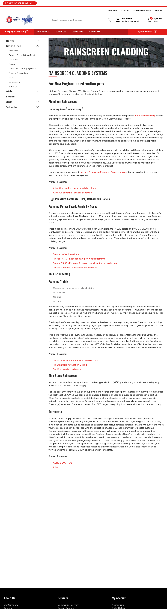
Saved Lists (112, 10)
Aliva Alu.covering (145, 115)
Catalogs (125, 10)
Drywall (12, 64)
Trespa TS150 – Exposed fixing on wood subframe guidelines (85, 263)
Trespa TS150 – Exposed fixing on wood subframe (79, 259)
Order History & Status (142, 10)
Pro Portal (43, 32)
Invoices (158, 10)
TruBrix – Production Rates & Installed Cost (76, 360)
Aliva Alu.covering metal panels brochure (74, 188)
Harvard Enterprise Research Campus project (104, 172)
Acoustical (13, 51)
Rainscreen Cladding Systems (22, 68)
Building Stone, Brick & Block (22, 55)
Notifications (118, 605)
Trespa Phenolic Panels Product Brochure (75, 267)
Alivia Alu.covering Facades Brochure (72, 192)
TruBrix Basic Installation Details (70, 365)
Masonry (13, 86)
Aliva (55, 467)
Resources (10, 96)
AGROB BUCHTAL (62, 463)
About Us (77, 32)
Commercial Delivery (68, 605)
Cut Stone (13, 59)
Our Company (11, 605)
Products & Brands (14, 45)
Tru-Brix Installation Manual (67, 369)
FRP (11, 77)
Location (94, 32)
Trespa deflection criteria (66, 254)
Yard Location (11, 107)
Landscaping (14, 82)
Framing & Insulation (18, 73)
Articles (61, 32)
